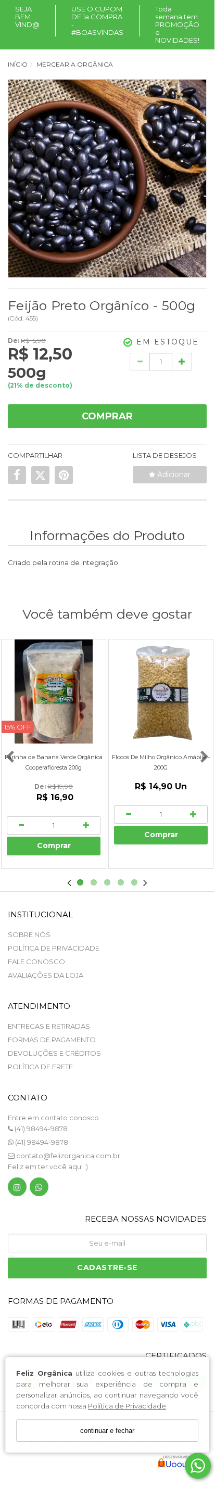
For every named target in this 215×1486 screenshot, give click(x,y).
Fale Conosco (36, 961)
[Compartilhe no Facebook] (17, 475)
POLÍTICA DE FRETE (40, 1066)
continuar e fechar (107, 1430)
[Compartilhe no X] (40, 475)
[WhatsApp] (39, 1189)
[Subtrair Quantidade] (140, 361)
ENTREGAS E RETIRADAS (49, 1026)
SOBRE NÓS (29, 934)
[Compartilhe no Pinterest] (64, 475)
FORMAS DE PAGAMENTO (52, 1039)
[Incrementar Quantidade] (182, 361)
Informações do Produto (107, 535)
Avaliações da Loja (45, 975)
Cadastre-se (107, 1267)
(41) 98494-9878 (40, 1128)
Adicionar (173, 474)
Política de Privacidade (127, 1406)
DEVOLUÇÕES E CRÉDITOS (54, 1053)
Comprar (107, 416)
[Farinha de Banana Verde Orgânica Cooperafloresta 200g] (54, 691)
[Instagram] (17, 1189)
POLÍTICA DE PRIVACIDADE (53, 948)
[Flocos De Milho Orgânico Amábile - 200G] (161, 691)
